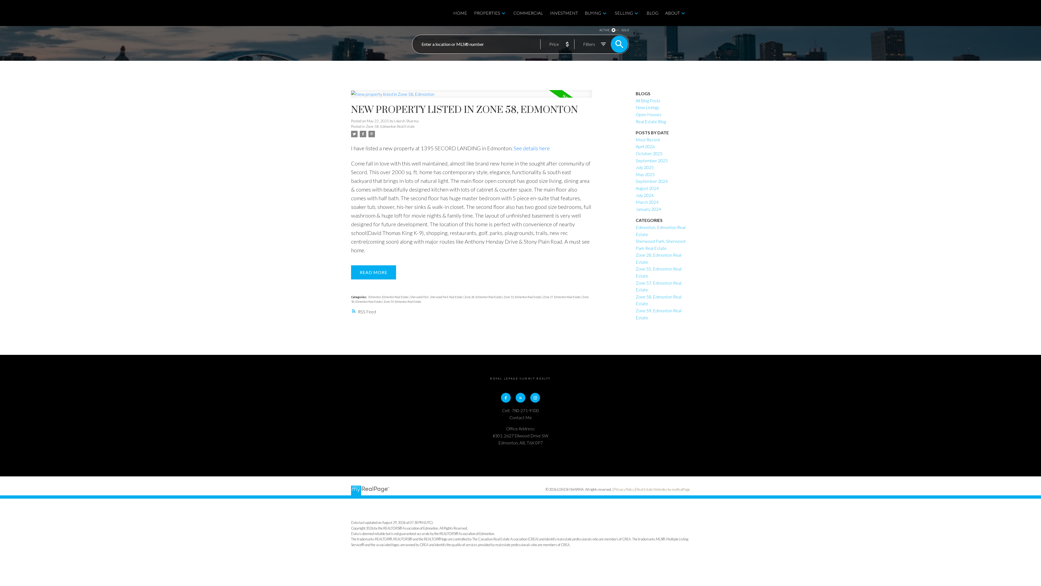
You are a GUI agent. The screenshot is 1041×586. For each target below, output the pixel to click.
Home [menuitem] (460, 12)
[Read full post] (471, 97)
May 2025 (645, 174)
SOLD (625, 30)
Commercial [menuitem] (528, 12)
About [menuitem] (672, 12)
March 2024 (647, 202)
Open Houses (648, 114)
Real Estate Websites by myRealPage (663, 489)
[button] (506, 398)
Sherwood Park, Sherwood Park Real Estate (436, 297)
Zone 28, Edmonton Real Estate (483, 297)
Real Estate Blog (651, 121)
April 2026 (645, 146)
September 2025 (652, 160)
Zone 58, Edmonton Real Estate (390, 126)
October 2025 (649, 153)
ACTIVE (604, 30)
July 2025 (645, 167)
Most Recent (648, 139)
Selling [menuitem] (624, 12)
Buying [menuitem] (593, 12)
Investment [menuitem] (564, 12)
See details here (532, 148)
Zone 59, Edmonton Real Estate (402, 301)
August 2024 (647, 188)
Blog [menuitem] (652, 12)
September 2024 (652, 181)
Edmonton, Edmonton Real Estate (388, 297)
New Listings (647, 107)
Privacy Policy (624, 489)
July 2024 (645, 195)
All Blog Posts (648, 100)
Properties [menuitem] (487, 12)
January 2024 (648, 209)
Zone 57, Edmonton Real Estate (562, 297)
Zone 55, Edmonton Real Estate (523, 297)
